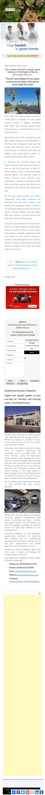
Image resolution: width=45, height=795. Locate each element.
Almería (20, 147)
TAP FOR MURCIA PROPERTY (22, 55)
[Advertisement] (22, 685)
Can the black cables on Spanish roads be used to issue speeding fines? (22, 264)
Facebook (34, 380)
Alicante (11, 162)
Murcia (14, 132)
